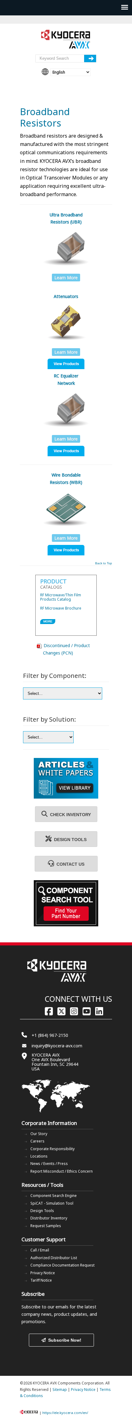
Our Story (38, 1133)
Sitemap (59, 1389)
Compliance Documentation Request (62, 1265)
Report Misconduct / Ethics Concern (61, 1171)
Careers (37, 1141)
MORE (47, 621)
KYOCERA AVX (66, 39)
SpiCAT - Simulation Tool (51, 1203)
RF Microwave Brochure (60, 608)
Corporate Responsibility (52, 1148)
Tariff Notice (41, 1280)
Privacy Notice (42, 1272)
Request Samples (45, 1225)
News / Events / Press (49, 1163)
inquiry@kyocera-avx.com (57, 1046)
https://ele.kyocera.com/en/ (65, 1412)
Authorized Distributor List (53, 1257)
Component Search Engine (53, 1195)
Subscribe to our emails (44, 1307)
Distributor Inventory (48, 1218)
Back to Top (103, 563)
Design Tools (42, 1210)
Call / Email (39, 1250)
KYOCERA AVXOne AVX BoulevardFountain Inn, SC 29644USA (55, 1062)
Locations (39, 1156)
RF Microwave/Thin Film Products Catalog (60, 597)
